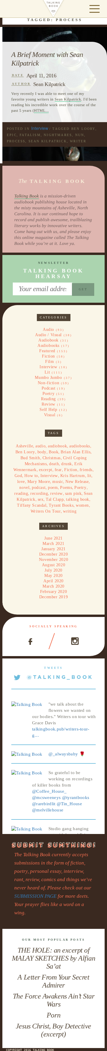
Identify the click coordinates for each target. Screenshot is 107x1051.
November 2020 (53, 559)
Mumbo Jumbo (48, 377)
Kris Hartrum (72, 475)
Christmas (52, 458)
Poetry (48, 393)
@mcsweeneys (46, 797)
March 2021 (53, 543)
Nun (79, 135)
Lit (47, 372)
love (21, 481)
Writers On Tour (46, 511)
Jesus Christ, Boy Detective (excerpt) (53, 1030)
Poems (66, 487)
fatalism (30, 135)
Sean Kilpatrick (49, 84)
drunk (66, 464)
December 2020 (53, 554)
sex (41, 499)
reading (21, 493)
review (56, 493)
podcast (38, 487)
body (41, 452)
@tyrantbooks (75, 797)
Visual (49, 415)
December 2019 (53, 597)
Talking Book (26, 196)
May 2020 (53, 575)
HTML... (41, 110)
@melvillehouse (47, 810)
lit (89, 475)
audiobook (57, 446)
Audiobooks (48, 345)
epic (12, 135)
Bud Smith (30, 458)
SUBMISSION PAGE (35, 896)
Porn (53, 1015)
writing (69, 511)
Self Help (48, 409)
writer (78, 141)
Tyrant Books (61, 505)
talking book (77, 499)
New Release (77, 481)
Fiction (48, 356)
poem (53, 487)
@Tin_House (69, 803)
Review (48, 404)
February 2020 (53, 591)
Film (49, 361)
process (16, 141)
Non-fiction (48, 383)
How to (31, 475)
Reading (48, 399)
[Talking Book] (27, 704)
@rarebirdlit (44, 803)
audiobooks (79, 446)
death (54, 464)
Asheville (24, 446)
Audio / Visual (48, 335)
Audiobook (48, 340)
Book (53, 452)
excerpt (45, 470)
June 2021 (53, 538)
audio (40, 446)
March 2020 (53, 586)
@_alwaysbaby (63, 754)
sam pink (73, 493)
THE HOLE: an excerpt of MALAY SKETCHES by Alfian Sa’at (53, 958)
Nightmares (58, 135)
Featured (47, 351)
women (82, 505)
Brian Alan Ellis (75, 452)
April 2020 (53, 581)
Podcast (49, 388)
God (18, 475)
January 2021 (53, 549)
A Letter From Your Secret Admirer (53, 981)
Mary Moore (38, 481)
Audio (48, 329)
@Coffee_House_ (49, 791)
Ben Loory (83, 128)
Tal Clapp (55, 499)
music (57, 481)
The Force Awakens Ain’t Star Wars (54, 1000)
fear (58, 470)
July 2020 (53, 570)
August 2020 (53, 565)
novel (24, 487)
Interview (39, 128)
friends (86, 470)
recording (39, 493)
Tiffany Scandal (31, 505)
